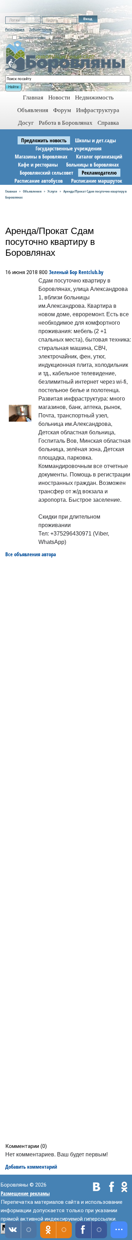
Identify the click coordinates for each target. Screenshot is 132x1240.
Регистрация (14, 29)
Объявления (32, 110)
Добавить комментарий (31, 1166)
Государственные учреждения (68, 148)
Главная (11, 191)
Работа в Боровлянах (66, 122)
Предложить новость (44, 140)
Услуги (52, 191)
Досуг (26, 122)
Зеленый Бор (63, 271)
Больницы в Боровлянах (92, 164)
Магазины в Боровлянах (41, 156)
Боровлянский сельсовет (46, 172)
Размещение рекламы (25, 1193)
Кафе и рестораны (38, 164)
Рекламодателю (99, 172)
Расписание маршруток (96, 180)
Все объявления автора (30, 554)
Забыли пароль (40, 29)
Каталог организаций (99, 156)
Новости (59, 97)
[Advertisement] (68, 850)
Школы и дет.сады (95, 140)
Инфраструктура (97, 110)
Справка (108, 122)
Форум (62, 110)
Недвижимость (94, 97)
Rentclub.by (90, 271)
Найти (13, 87)
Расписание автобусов (38, 180)
